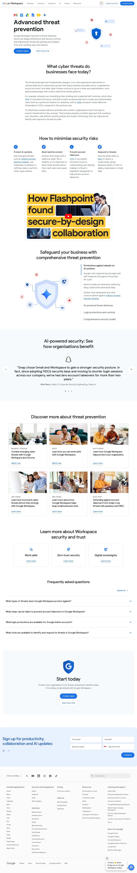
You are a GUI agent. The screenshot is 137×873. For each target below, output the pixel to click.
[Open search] (102, 3)
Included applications (15, 787)
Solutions (30, 3)
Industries (51, 3)
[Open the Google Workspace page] (13, 3)
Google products (55, 863)
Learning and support (117, 787)
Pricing (67, 3)
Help (66, 863)
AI (60, 3)
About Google (40, 863)
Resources (77, 3)
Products (41, 3)
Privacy (21, 863)
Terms (30, 863)
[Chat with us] (131, 867)
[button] (131, 867)
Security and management (43, 787)
